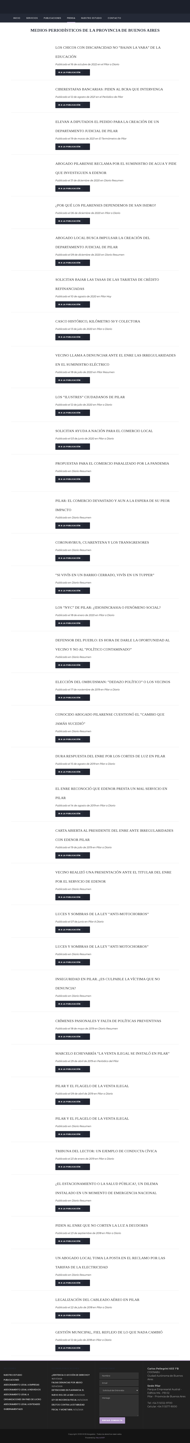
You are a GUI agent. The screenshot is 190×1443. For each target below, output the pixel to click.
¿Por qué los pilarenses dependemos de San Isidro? (105, 205)
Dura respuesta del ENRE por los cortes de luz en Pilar (110, 756)
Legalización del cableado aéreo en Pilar (97, 1300)
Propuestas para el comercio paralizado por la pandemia (112, 463)
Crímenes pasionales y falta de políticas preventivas (108, 1021)
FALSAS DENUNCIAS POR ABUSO (67, 1382)
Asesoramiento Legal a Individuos (22, 1389)
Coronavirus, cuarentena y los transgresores (102, 542)
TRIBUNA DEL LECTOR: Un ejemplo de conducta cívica (106, 1151)
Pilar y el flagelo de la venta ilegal (92, 1086)
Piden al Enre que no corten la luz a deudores (101, 1225)
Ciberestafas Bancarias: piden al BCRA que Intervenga (109, 89)
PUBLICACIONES (11, 1379)
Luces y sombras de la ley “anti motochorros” (101, 946)
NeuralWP (100, 1437)
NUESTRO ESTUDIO (13, 1374)
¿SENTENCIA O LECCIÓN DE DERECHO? (71, 1374)
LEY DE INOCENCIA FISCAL (64, 1399)
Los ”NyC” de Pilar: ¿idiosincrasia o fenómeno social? (108, 607)
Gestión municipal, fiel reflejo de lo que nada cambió (109, 1332)
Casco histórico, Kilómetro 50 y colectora (97, 321)
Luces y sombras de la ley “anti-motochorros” (102, 914)
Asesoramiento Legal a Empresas (21, 1384)
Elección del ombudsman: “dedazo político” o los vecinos (112, 682)
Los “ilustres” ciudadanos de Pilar (90, 397)
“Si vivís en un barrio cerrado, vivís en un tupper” (104, 575)
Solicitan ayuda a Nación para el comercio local (104, 431)
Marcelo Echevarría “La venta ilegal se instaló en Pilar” (112, 1053)
